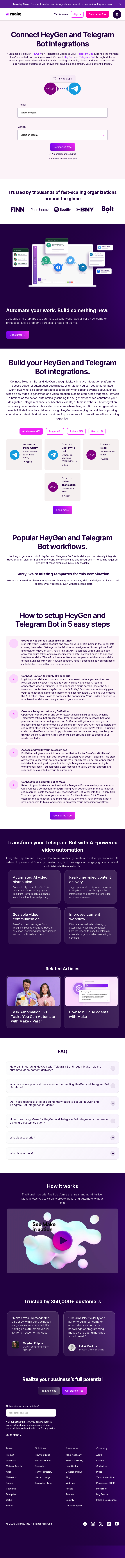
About (99, 1455)
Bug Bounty (102, 1494)
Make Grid (11, 1477)
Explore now (104, 4)
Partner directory (43, 1471)
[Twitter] (101, 1524)
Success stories (43, 1460)
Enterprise (11, 1494)
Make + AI (11, 1460)
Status (9, 1500)
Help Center (72, 1466)
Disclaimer (101, 1488)
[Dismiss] (120, 4)
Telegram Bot (85, 53)
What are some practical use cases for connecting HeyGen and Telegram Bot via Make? (59, 1086)
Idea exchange (42, 1477)
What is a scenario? (22, 1137)
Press (99, 1471)
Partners (70, 1494)
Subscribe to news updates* (22, 1406)
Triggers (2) (55, 431)
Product (10, 1455)
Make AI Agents (14, 1466)
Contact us (101, 1466)
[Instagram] (93, 1524)
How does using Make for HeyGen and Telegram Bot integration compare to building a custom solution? (59, 1121)
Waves (9, 1505)
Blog (68, 1477)
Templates (40, 1466)
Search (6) (97, 431)
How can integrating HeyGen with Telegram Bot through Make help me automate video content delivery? (55, 1068)
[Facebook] (85, 1524)
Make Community (74, 1460)
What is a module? (21, 1153)
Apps (8, 1471)
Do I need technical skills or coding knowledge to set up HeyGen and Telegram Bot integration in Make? (54, 1103)
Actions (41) (76, 431)
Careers (100, 1460)
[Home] (13, 14)
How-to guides (42, 1455)
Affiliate (69, 1488)
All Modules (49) (31, 431)
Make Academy (74, 1455)
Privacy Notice (48, 1428)
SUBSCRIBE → (14, 1435)
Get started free (97, 14)
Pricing (9, 1483)
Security (70, 1500)
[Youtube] (117, 1524)
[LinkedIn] (109, 1524)
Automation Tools (43, 1483)
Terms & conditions (106, 1477)
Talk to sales (61, 14)
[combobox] (20, 112)
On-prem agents (74, 1505)
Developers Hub (74, 1471)
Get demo (11, 1488)
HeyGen (36, 53)
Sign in (77, 14)
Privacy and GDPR (105, 1483)
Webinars (70, 1483)
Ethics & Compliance (106, 1500)
